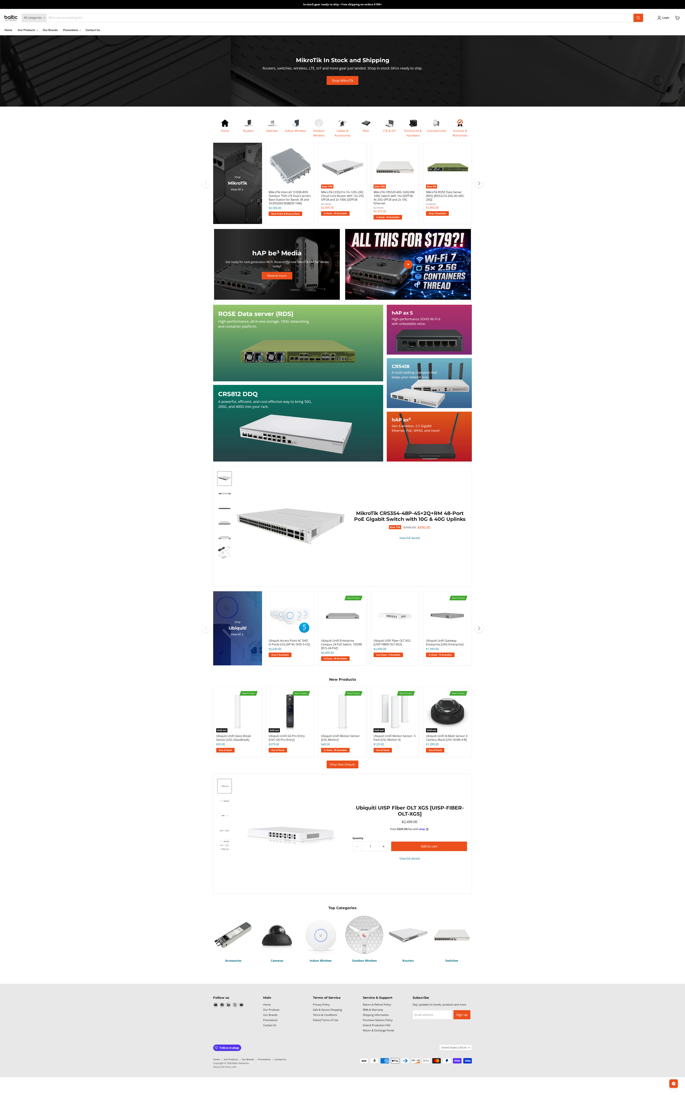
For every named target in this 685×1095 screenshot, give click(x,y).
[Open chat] (673, 1083)
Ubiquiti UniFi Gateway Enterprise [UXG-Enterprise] (444, 642)
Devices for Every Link (224, 1066)
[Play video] (408, 264)
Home (8, 30)
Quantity (357, 838)
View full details (409, 538)
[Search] (638, 18)
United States (453, 1047)
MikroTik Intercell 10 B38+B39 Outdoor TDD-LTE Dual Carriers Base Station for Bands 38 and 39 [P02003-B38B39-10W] (290, 197)
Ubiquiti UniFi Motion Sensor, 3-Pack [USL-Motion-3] (395, 738)
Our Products (27, 30)
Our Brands (50, 30)
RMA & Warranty (373, 1009)
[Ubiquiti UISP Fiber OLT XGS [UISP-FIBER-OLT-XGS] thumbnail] (224, 786)
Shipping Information (376, 1015)
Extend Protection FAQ (376, 1025)
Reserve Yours (277, 276)
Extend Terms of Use (325, 1020)
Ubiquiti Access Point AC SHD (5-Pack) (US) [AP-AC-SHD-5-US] (289, 642)
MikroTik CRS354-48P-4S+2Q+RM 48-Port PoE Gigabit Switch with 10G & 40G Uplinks (410, 516)
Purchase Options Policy (378, 1020)
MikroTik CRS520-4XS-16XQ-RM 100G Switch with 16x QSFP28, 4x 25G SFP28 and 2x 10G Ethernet (394, 197)
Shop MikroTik (342, 80)
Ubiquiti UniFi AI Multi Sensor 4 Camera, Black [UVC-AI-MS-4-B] (446, 738)
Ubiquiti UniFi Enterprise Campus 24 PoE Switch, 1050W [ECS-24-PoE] (341, 644)
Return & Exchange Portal (378, 1030)
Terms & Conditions (325, 1015)
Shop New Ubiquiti (342, 764)
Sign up (462, 1014)
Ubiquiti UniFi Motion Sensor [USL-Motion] (340, 738)
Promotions (71, 30)
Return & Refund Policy (377, 1004)
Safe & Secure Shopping (327, 1009)
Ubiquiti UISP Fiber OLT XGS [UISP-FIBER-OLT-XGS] (392, 642)
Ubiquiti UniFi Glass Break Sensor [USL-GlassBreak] (233, 738)
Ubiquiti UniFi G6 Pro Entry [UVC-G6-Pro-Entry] (287, 738)
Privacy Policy (321, 1004)
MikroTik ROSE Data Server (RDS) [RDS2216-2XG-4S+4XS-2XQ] (445, 196)
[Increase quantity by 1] (383, 846)
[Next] (479, 183)
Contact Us (93, 30)
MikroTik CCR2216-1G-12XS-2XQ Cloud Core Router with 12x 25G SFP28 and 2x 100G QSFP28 (342, 196)
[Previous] (206, 183)
